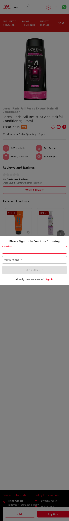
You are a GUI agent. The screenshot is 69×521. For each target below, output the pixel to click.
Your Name (9, 246)
